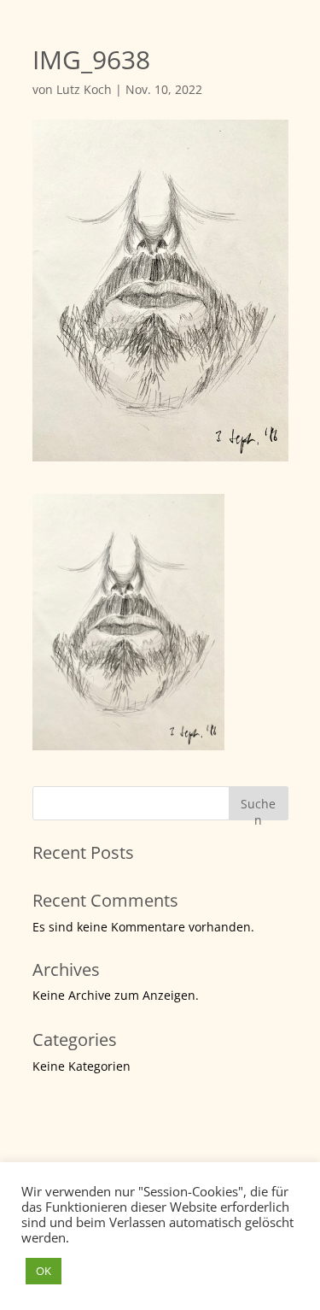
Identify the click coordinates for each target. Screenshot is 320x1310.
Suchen (258, 808)
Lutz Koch (84, 89)
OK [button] (43, 1270)
